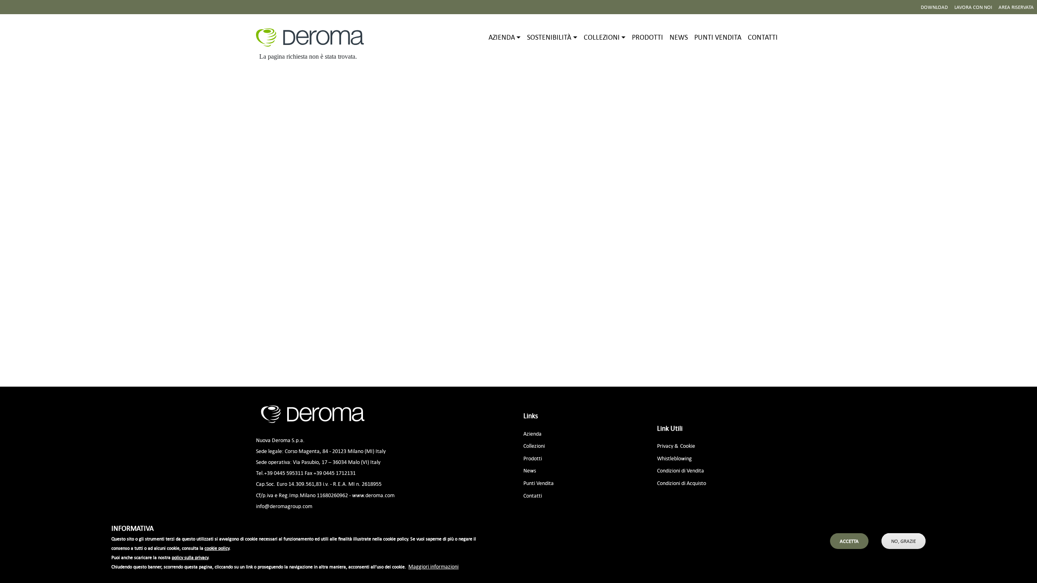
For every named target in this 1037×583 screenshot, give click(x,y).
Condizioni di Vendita (680, 470)
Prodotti (647, 37)
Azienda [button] (502, 37)
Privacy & (668, 445)
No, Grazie (903, 541)
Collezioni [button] (602, 37)
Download (934, 7)
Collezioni (534, 445)
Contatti (763, 37)
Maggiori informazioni (433, 566)
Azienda (532, 433)
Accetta (849, 541)
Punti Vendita (538, 482)
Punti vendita (717, 37)
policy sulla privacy (190, 557)
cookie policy (217, 548)
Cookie (687, 445)
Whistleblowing (674, 458)
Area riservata (1016, 7)
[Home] (313, 37)
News (679, 37)
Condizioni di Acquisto (681, 482)
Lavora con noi (973, 7)
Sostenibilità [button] (549, 37)
